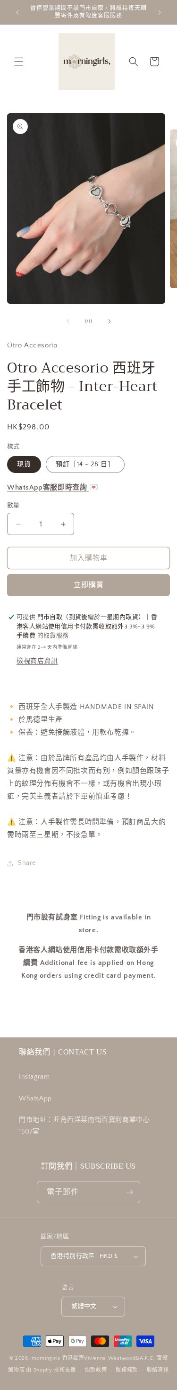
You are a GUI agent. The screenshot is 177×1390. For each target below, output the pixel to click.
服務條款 (127, 1370)
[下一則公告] (159, 12)
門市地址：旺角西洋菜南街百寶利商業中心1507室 (84, 1126)
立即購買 (89, 585)
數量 (13, 505)
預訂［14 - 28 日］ (85, 464)
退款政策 (96, 1370)
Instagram (34, 1077)
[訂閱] (129, 1192)
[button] (18, 61)
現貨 (24, 464)
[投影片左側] (68, 321)
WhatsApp (35, 1098)
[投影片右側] (109, 321)
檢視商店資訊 (37, 661)
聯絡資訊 (158, 1370)
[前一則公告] (17, 12)
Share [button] (27, 863)
